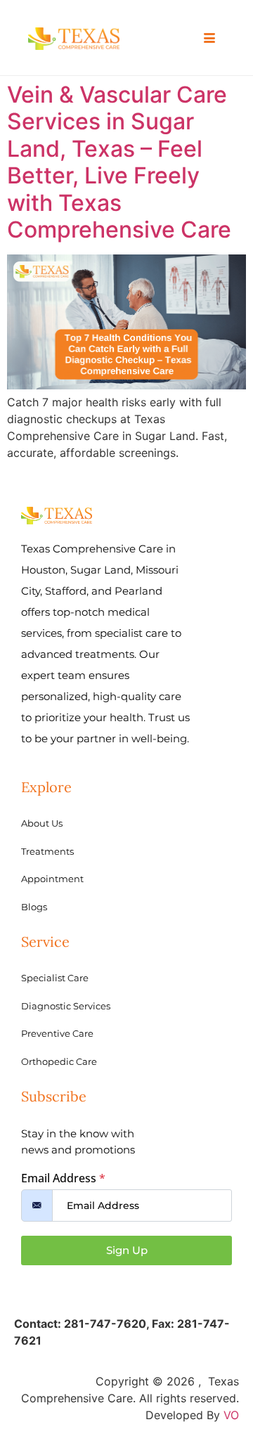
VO (231, 1415)
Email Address (63, 1178)
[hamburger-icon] (209, 39)
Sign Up (127, 1250)
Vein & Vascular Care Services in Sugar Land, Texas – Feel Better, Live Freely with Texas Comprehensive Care (119, 162)
